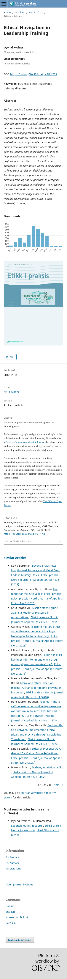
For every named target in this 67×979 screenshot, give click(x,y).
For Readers (12, 857)
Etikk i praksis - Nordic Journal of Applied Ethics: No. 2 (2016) (37, 668)
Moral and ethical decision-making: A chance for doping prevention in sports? (36, 687)
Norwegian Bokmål (17, 917)
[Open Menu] (3, 4)
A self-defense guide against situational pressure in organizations (34, 612)
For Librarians (13, 868)
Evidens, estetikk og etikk (47, 767)
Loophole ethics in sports (27, 825)
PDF (11, 357)
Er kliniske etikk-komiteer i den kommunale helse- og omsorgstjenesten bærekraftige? (37, 659)
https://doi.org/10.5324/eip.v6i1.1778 (33, 74)
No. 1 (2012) (36, 12)
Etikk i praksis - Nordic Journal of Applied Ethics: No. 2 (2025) (35, 579)
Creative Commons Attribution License (25, 442)
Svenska (11, 923)
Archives (20, 12)
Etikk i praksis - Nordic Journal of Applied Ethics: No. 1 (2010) (37, 830)
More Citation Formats (18, 541)
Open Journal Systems (19, 884)
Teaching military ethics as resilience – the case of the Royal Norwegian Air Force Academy (35, 631)
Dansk (9, 906)
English (10, 911)
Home (7, 12)
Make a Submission (19, 940)
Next (56, 785)
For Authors (12, 863)
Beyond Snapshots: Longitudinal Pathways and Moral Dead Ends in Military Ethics (35, 570)
